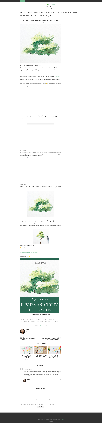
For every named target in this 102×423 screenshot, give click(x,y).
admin (39, 22)
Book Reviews (56, 12)
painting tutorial (24, 321)
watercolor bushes (31, 321)
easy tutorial (23, 319)
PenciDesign (62, 419)
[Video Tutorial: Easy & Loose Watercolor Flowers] (26, 350)
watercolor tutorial (48, 321)
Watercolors (40, 18)
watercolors (56, 321)
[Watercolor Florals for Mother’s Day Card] (40, 350)
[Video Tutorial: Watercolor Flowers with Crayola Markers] (54, 350)
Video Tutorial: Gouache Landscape (36, 0)
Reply (60, 379)
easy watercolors (30, 319)
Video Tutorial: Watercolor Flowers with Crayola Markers (54, 356)
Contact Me (41, 15)
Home (21, 12)
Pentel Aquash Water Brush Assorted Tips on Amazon (29, 252)
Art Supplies (42, 12)
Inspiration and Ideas (72, 12)
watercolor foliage (40, 321)
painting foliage (44, 319)
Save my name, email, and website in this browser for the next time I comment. (38, 404)
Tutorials (30, 12)
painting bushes (37, 319)
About (32, 15)
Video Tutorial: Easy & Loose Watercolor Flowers (27, 356)
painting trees (51, 319)
